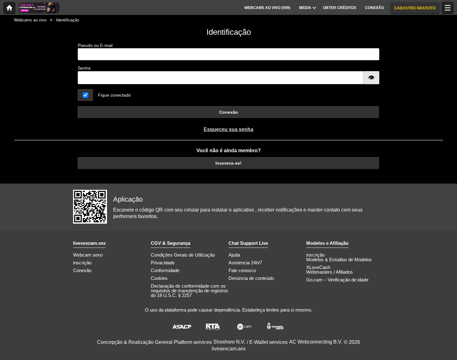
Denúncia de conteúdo (251, 278)
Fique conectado (114, 95)
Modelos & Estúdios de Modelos (339, 259)
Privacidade (163, 262)
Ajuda (234, 254)
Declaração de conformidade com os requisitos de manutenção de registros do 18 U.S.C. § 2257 (189, 290)
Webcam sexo (88, 254)
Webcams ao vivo (30, 20)
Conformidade (165, 270)
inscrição (82, 262)
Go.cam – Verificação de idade (337, 279)
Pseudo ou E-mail (95, 45)
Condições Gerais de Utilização (183, 254)
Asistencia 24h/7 (245, 262)
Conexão (228, 112)
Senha (84, 68)
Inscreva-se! (228, 163)
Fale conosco (242, 270)
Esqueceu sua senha (228, 129)
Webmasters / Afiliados (329, 272)
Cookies (159, 278)
